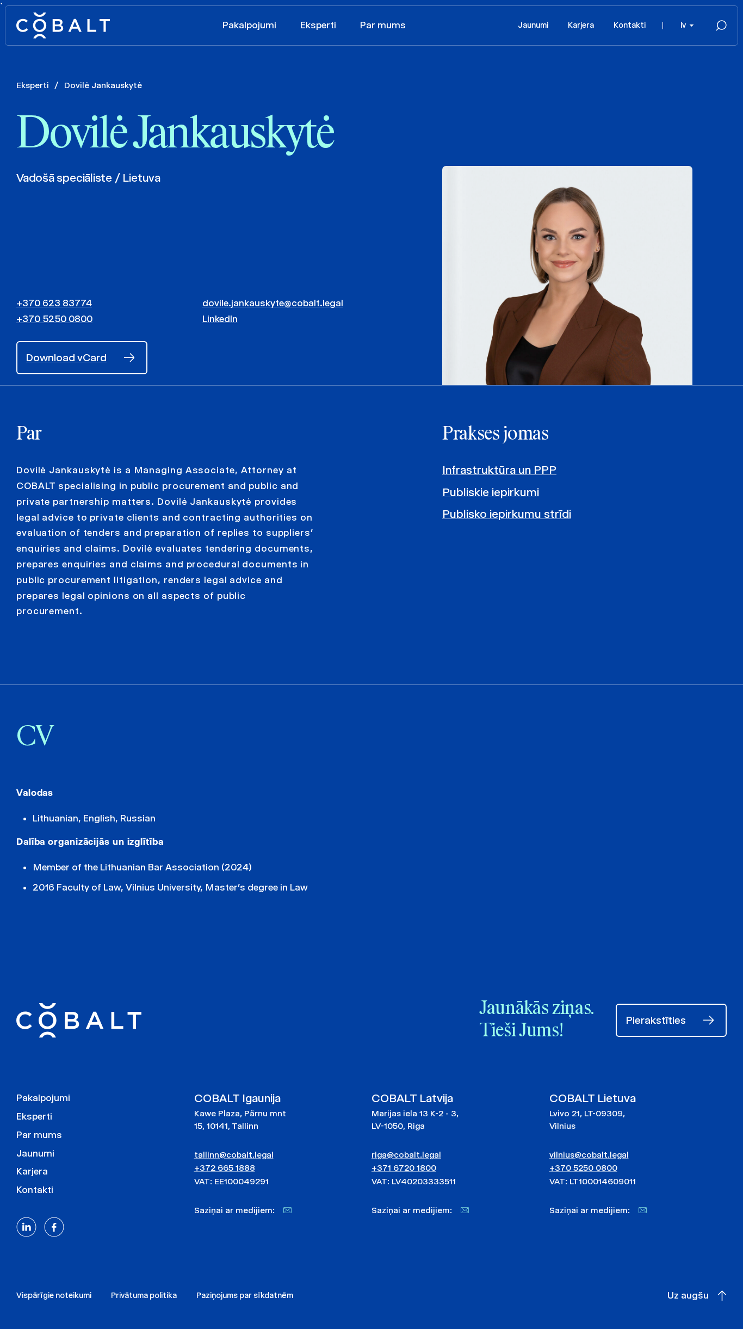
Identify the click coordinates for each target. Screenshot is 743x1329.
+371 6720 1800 (403, 1168)
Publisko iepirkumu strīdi (506, 514)
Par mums (383, 25)
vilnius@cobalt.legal (589, 1154)
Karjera (581, 25)
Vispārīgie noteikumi (53, 1295)
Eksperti (318, 25)
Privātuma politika (144, 1295)
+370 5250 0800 (54, 318)
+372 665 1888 (224, 1168)
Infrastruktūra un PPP (499, 470)
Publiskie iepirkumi (490, 492)
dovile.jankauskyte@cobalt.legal (272, 303)
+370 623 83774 (54, 303)
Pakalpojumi (249, 25)
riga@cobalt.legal (406, 1154)
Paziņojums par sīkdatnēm (244, 1295)
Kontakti (630, 25)
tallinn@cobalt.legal (234, 1154)
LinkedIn (220, 318)
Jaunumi (533, 25)
